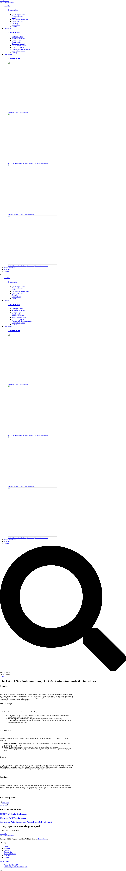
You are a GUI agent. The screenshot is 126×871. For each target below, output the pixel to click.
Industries (7, 6)
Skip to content (4, 1)
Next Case (3, 805)
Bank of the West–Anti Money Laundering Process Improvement (28, 266)
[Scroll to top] (1, 870)
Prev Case (5, 803)
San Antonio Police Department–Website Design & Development (28, 163)
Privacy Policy (42, 839)
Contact (6, 271)
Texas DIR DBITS (10, 267)
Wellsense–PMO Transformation (18, 112)
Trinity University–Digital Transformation (21, 214)
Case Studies (8, 54)
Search (3, 672)
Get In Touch (4, 861)
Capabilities (7, 28)
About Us (7, 269)
